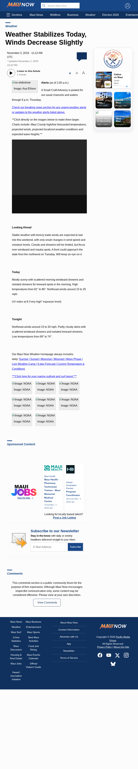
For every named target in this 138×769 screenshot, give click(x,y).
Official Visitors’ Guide (33, 665)
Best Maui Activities (33, 639)
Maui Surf (16, 632)
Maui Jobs (16, 663)
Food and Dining (33, 648)
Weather (90, 14)
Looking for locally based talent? (63, 516)
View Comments (47, 602)
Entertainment (33, 627)
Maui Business (33, 621)
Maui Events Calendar (33, 656)
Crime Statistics (16, 639)
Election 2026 (110, 14)
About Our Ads (121, 647)
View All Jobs (24, 498)
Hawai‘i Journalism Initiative (16, 676)
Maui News (36, 14)
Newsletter (69, 650)
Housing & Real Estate (16, 656)
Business (72, 14)
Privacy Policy (104, 647)
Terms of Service (69, 658)
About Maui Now (69, 622)
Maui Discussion (16, 648)
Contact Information (68, 629)
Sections (17, 14)
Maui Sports (33, 632)
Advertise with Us (69, 636)
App (69, 643)
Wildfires (55, 14)
